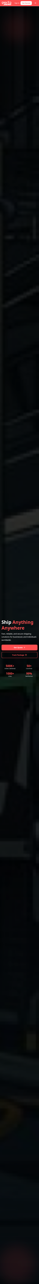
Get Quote (18, 647)
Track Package (18, 655)
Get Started (26, 3)
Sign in (17, 3)
